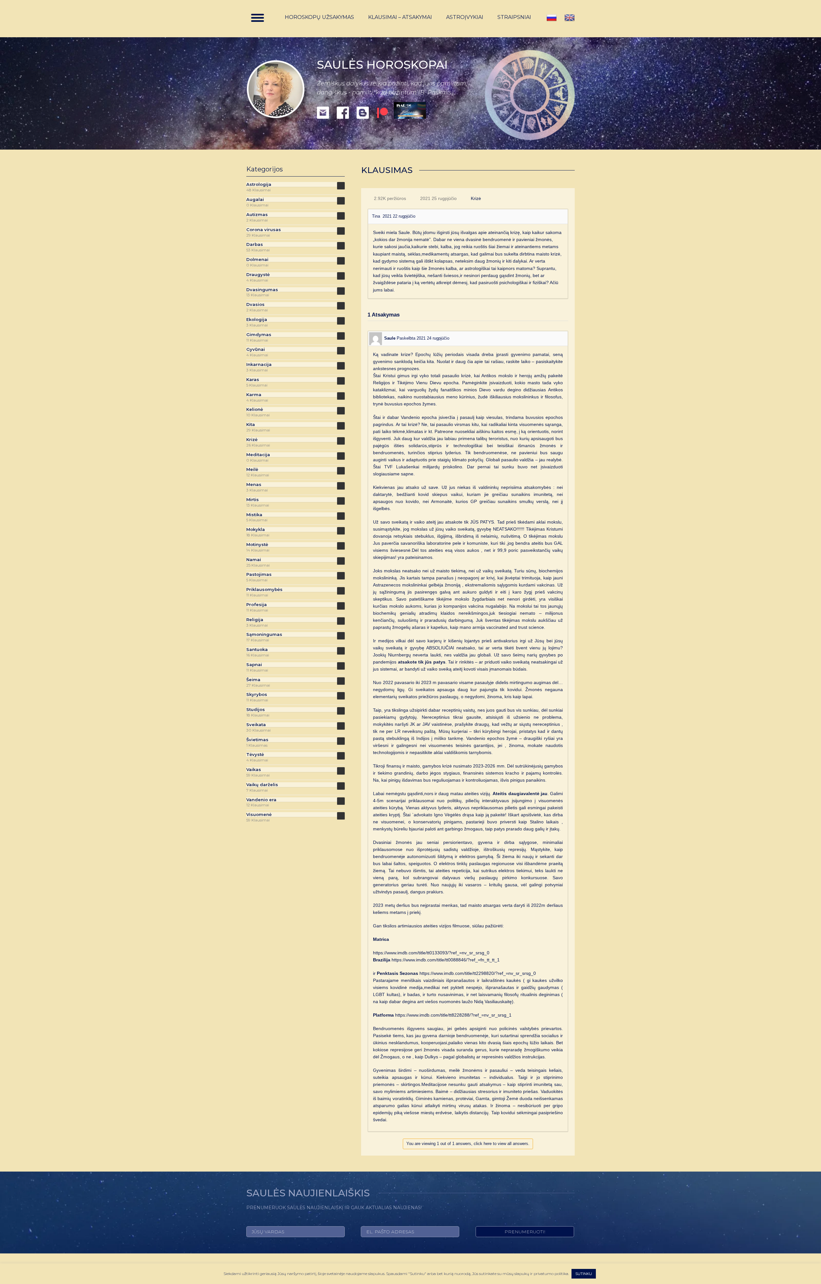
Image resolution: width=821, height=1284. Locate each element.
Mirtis (252, 499)
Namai (253, 559)
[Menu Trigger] (257, 17)
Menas (253, 484)
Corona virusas (263, 229)
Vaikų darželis (262, 784)
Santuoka (257, 649)
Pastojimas (259, 574)
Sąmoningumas (264, 634)
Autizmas (257, 214)
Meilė (252, 469)
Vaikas (253, 769)
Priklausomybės (264, 589)
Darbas (254, 244)
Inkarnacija (259, 364)
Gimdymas (258, 334)
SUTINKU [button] (583, 1273)
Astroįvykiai (464, 17)
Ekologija (256, 319)
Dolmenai (257, 259)
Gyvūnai (255, 349)
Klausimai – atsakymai (400, 17)
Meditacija (258, 454)
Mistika (254, 514)
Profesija (256, 604)
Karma (253, 394)
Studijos (255, 709)
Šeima (253, 679)
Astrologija (258, 184)
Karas (252, 379)
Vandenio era (261, 799)
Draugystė (258, 274)
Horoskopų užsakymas (319, 17)
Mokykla (255, 529)
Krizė (476, 198)
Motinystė (257, 544)
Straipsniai (514, 17)
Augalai (255, 199)
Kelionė (254, 409)
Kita (250, 424)
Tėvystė (255, 754)
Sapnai (254, 664)
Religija (254, 619)
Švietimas (257, 739)
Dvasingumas (262, 289)
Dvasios (255, 304)
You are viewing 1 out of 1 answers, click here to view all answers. (467, 1143)
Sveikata (256, 724)
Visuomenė (259, 814)
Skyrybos (256, 694)
